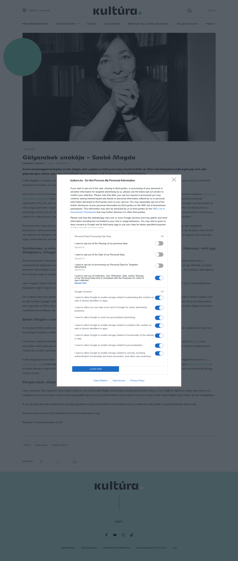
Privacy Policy (137, 380)
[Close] (175, 181)
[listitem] (119, 236)
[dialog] (119, 280)
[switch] (159, 243)
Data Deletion (101, 380)
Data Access (119, 380)
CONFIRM (96, 369)
